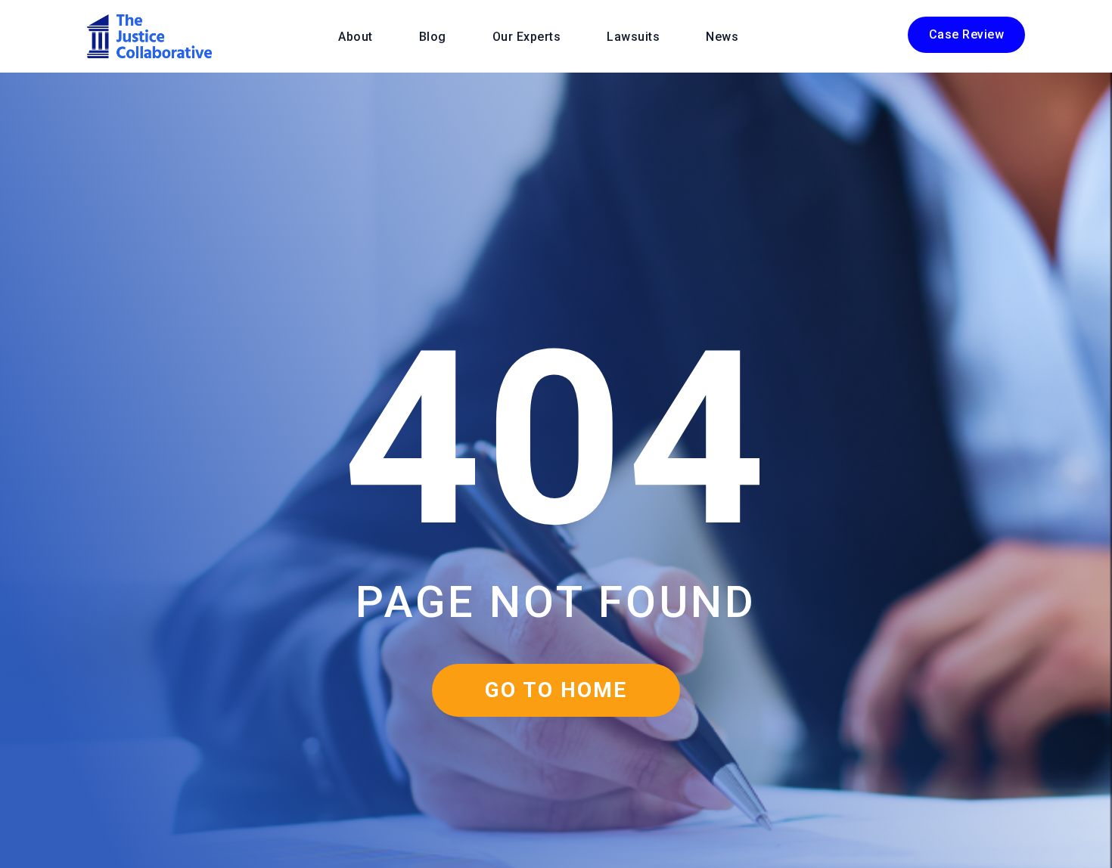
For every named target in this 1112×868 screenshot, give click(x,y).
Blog (432, 36)
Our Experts (526, 36)
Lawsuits (633, 36)
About (355, 36)
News (722, 36)
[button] (967, 35)
